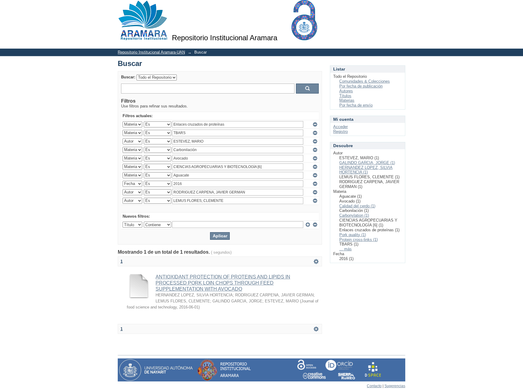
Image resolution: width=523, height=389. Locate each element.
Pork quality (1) (352, 234)
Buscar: (128, 77)
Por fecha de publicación (361, 86)
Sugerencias (394, 386)
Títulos (345, 96)
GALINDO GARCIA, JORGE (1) (367, 162)
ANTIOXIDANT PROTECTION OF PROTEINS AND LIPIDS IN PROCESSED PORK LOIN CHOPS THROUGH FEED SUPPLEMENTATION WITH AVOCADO (223, 283)
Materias (346, 100)
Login (400, 7)
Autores (346, 91)
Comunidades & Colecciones (364, 81)
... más (345, 249)
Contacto (374, 386)
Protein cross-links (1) (358, 239)
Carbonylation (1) (354, 215)
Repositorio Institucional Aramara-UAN (151, 52)
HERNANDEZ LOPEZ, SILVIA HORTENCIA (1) (366, 170)
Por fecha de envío (356, 105)
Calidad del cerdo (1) (357, 206)
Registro (340, 131)
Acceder (340, 126)
